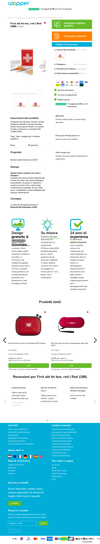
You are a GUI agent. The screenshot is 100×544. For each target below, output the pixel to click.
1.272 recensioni (63, 9)
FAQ (54, 479)
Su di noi (56, 464)
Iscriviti (43, 523)
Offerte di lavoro (59, 473)
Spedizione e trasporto (18, 438)
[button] (11, 61)
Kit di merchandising (61, 455)
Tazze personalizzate (61, 449)
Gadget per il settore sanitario (28, 17)
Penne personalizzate (61, 444)
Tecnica (11, 473)
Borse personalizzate (61, 435)
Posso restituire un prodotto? (21, 444)
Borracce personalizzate (62, 438)
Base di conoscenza (19, 460)
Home (10, 17)
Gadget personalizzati (61, 441)
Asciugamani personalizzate (64, 432)
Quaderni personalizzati (62, 447)
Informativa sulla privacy (19, 432)
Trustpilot (48, 9)
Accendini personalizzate (63, 429)
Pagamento (13, 435)
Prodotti (11, 470)
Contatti (14, 503)
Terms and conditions (17, 429)
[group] (28, 61)
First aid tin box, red (53, 17)
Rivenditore (57, 476)
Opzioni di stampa (16, 464)
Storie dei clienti (59, 470)
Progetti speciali (59, 452)
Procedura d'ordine (16, 441)
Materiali (12, 467)
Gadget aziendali (61, 425)
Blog (54, 467)
